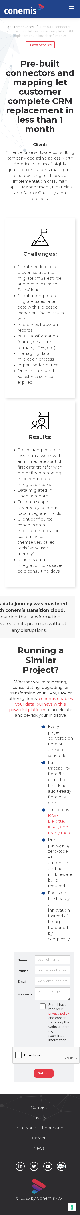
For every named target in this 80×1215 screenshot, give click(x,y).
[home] (24, 9)
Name (22, 960)
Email (22, 982)
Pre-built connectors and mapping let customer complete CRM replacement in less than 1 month (40, 31)
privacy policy (58, 1013)
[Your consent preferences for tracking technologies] (72, 1207)
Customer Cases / (24, 27)
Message (25, 994)
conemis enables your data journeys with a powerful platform (41, 704)
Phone (23, 971)
